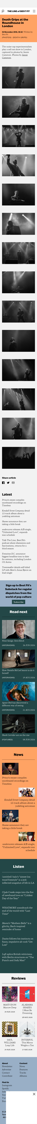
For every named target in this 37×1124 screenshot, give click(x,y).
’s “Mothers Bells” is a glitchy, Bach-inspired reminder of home (16, 926)
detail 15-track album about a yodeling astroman (16, 513)
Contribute (7, 1076)
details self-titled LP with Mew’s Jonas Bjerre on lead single (16, 570)
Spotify (5, 1088)
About (5, 1063)
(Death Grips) (20, 37)
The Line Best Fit (18, 11)
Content (23, 1063)
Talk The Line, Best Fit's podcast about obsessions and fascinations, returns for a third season (16, 544)
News (22, 1066)
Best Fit (5, 34)
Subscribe (19, 602)
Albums (23, 1076)
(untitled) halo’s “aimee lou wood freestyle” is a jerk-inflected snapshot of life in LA (18, 880)
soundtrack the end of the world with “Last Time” (17, 911)
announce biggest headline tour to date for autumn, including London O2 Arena (16, 558)
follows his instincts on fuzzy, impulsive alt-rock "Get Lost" (17, 942)
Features (7, 740)
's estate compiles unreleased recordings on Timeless (14, 503)
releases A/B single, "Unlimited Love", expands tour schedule (16, 532)
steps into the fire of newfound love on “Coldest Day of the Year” (17, 895)
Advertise (6, 1069)
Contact (6, 1073)
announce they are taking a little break (14, 523)
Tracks (23, 1073)
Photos (7, 37)
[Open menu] (34, 11)
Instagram (7, 1085)
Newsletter (7, 1066)
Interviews (8, 645)
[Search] (3, 11)
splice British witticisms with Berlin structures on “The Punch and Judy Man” (18, 957)
